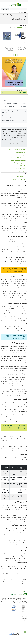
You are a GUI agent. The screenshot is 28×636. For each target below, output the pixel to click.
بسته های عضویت (24, 620)
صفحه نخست (24, 18)
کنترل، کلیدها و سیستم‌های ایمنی (18, 166)
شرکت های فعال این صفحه (20, 90)
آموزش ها (25, 627)
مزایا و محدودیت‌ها (21, 171)
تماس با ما (25, 625)
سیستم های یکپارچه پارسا (13, 633)
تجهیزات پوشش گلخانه (11, 18)
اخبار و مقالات (24, 614)
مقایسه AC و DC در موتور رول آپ (18, 158)
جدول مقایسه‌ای (21, 174)
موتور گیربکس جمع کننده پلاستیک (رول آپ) (18, 19)
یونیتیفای (10, 634)
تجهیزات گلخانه (18, 18)
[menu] (25, 12)
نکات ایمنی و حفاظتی (20, 176)
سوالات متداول (24, 616)
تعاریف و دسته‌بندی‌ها (20, 152)
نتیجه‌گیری (22, 182)
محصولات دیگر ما (22, 92)
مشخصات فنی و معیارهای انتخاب (18, 160)
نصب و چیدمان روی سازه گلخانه (18, 163)
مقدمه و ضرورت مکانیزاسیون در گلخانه (17, 149)
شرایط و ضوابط (24, 618)
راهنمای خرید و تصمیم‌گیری (19, 179)
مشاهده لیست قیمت (14, 22)
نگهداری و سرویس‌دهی (20, 168)
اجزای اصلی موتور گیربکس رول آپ (18, 155)
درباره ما (25, 622)
